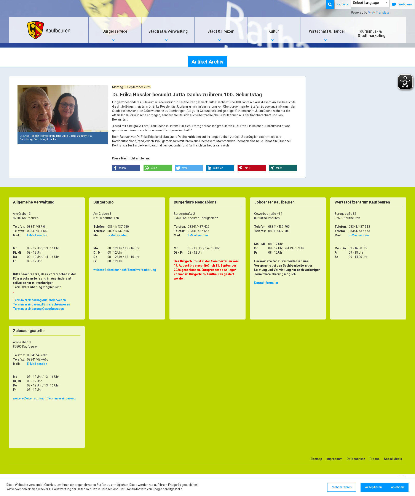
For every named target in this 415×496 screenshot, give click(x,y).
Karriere (342, 4)
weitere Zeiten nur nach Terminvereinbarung (124, 270)
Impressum (334, 459)
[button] (126, 168)
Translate (382, 12)
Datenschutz (356, 459)
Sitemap (316, 459)
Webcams (405, 4)
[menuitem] (332, 4)
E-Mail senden (37, 235)
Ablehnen (397, 487)
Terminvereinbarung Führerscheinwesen (41, 304)
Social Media (393, 459)
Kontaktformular (266, 283)
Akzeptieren (373, 487)
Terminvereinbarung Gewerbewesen (38, 308)
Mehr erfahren (342, 487)
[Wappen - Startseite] (48, 30)
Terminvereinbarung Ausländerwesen (39, 300)
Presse (374, 459)
